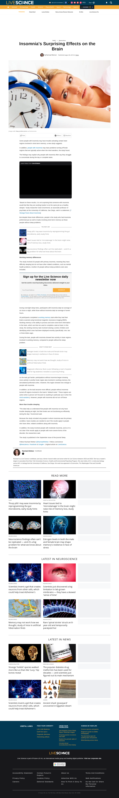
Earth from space (42, 731)
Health (33, 7)
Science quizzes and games (90, 729)
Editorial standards (45, 782)
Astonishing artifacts (43, 737)
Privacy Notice (25, 296)
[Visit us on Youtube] (75, 3)
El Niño (81, 12)
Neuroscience (62, 40)
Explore (76, 7)
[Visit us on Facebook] (66, 3)
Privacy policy (19, 778)
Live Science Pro (94, 12)
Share (23, 135)
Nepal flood (32, 12)
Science (40, 7)
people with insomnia (35, 148)
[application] (45, 180)
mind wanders (24, 397)
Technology (67, 7)
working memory (45, 317)
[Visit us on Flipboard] (78, 3)
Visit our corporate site (92, 758)
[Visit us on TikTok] (81, 3)
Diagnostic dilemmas (43, 734)
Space (59, 7)
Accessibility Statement (23, 773)
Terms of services (42, 295)
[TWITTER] (23, 454)
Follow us (59, 135)
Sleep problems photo (21, 131)
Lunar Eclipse (45, 12)
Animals (14, 7)
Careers (16, 782)
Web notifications (93, 778)
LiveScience (62, 444)
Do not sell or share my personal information (95, 784)
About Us (65, 773)
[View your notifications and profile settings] (106, 2)
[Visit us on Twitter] (69, 3)
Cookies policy (43, 778)
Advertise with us (69, 778)
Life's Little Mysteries (43, 729)
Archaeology (24, 7)
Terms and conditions (95, 773)
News (77, 55)
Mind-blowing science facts (89, 740)
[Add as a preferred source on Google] (59, 764)
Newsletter (68, 135)
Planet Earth (50, 7)
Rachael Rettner (51, 55)
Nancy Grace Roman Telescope (64, 12)
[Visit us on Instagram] (72, 3)
